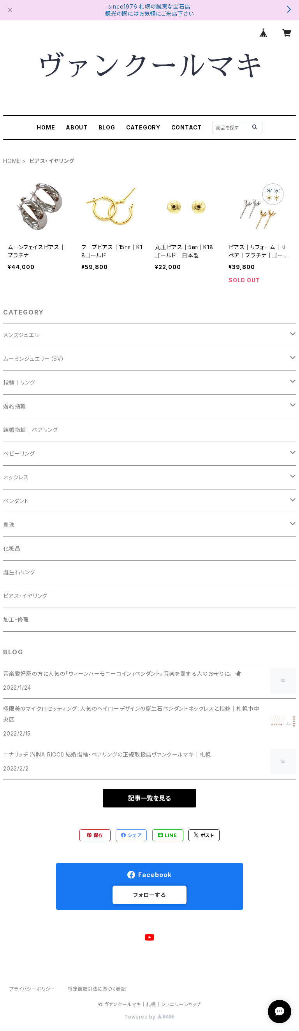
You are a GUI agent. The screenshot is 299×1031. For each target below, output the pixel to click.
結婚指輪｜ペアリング (30, 429)
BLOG (106, 127)
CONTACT (186, 127)
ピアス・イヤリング (25, 595)
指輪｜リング (19, 382)
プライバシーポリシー (32, 989)
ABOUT (77, 127)
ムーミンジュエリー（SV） (33, 358)
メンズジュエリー (23, 335)
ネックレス (16, 477)
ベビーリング (19, 453)
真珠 (9, 524)
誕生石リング (19, 572)
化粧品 (11, 548)
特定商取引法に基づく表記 (97, 989)
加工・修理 (16, 619)
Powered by (141, 1017)
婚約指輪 (14, 406)
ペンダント (16, 501)
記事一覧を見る (149, 798)
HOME (46, 127)
